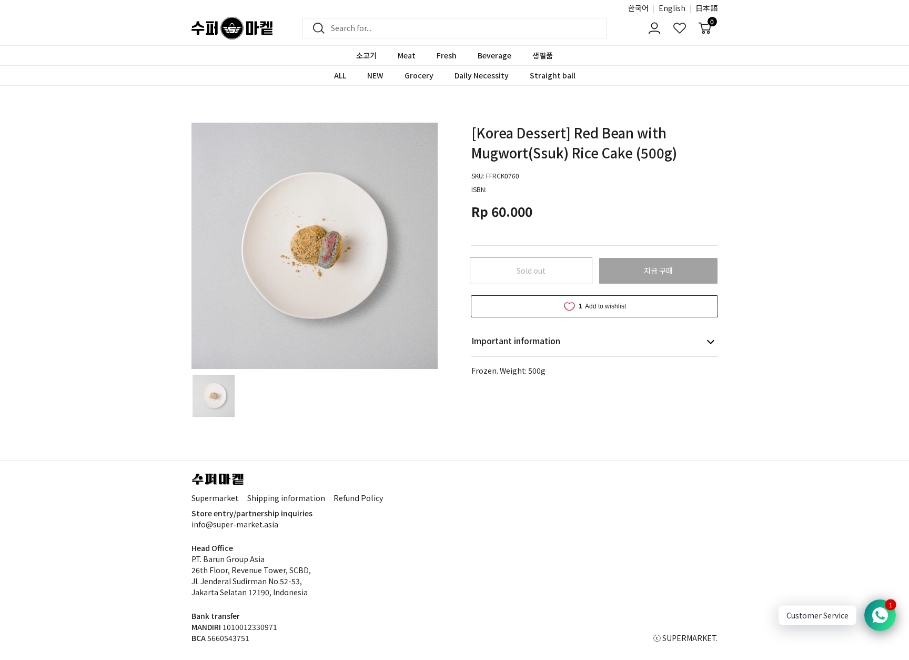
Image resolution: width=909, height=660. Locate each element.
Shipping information (286, 497)
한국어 (638, 8)
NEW (375, 75)
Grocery (419, 75)
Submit (315, 28)
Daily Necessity (481, 75)
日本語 (706, 8)
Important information (515, 340)
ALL (340, 75)
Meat (407, 55)
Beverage (494, 55)
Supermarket (215, 497)
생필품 (542, 55)
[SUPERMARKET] (231, 28)
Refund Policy (358, 497)
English (672, 8)
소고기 (366, 55)
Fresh (447, 55)
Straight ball (552, 75)
